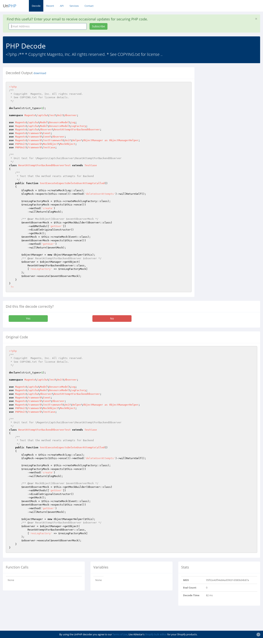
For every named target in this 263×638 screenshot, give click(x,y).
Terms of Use (119, 634)
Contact (89, 6)
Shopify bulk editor (156, 634)
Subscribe (98, 26)
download (40, 73)
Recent (50, 6)
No (112, 318)
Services (74, 6)
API (62, 6)
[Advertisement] (231, 91)
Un (9, 5)
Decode (36, 6)
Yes (28, 318)
